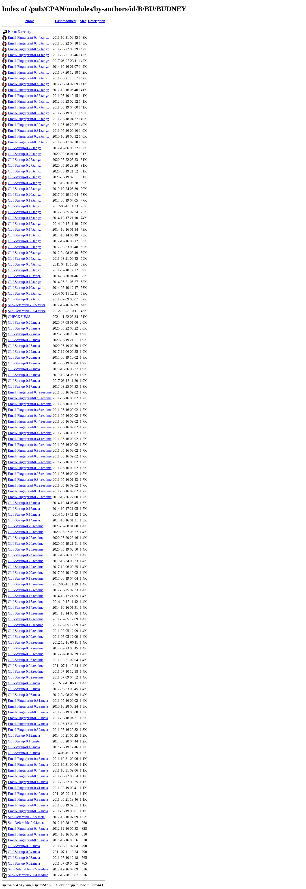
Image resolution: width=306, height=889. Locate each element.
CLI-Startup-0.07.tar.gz (24, 247)
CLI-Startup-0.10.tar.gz (24, 287)
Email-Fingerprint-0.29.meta (28, 706)
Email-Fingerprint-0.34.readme (30, 479)
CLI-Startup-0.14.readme (25, 607)
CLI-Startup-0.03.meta (24, 857)
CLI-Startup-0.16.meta (24, 508)
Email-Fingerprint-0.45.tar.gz (28, 101)
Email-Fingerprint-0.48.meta (28, 840)
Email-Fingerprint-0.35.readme (30, 474)
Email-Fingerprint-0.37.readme (30, 462)
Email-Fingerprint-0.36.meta (28, 712)
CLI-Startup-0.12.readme (25, 619)
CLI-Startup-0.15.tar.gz (24, 223)
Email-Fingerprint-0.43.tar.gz (28, 43)
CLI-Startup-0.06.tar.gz (24, 253)
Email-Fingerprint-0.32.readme (30, 485)
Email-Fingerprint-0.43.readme (30, 427)
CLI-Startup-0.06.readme (25, 654)
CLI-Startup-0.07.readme (25, 648)
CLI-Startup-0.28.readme (25, 532)
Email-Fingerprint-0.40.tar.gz (28, 72)
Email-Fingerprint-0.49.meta (28, 834)
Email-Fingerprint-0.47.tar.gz (28, 90)
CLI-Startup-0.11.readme (25, 625)
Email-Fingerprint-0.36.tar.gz (28, 113)
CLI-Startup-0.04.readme (25, 666)
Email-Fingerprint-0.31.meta (28, 700)
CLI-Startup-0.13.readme (25, 613)
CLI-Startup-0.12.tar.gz (24, 282)
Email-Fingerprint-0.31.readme (30, 491)
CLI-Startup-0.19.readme (25, 578)
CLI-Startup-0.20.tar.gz (24, 194)
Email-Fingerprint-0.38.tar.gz (28, 96)
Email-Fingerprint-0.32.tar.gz (28, 125)
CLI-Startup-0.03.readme (25, 671)
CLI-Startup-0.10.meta (24, 747)
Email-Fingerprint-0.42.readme (30, 433)
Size (83, 21)
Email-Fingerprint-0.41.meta (28, 788)
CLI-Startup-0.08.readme (25, 642)
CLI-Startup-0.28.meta (24, 328)
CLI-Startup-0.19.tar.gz (24, 200)
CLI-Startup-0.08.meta (24, 683)
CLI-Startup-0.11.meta (24, 741)
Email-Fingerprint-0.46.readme (30, 410)
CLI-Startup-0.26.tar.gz (24, 171)
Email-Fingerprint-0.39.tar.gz (28, 78)
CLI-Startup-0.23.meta (24, 375)
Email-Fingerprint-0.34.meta (28, 724)
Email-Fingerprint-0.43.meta (28, 776)
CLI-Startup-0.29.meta (24, 322)
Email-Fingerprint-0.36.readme (30, 468)
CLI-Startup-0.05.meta (24, 846)
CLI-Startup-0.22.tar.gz (24, 148)
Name (29, 21)
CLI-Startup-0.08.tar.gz (24, 241)
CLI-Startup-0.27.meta (24, 334)
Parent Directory (19, 32)
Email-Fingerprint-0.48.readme (30, 398)
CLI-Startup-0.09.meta (24, 753)
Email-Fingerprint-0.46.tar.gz (28, 84)
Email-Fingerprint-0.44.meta (28, 770)
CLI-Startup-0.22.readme (25, 567)
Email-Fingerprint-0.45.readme (30, 415)
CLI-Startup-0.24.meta (24, 369)
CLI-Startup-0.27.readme (25, 538)
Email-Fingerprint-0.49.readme (30, 392)
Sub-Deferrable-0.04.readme (28, 875)
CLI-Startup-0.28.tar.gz (24, 160)
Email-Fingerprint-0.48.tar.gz (28, 66)
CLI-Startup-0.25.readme (25, 549)
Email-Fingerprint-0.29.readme (30, 497)
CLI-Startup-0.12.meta (24, 735)
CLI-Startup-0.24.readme (25, 555)
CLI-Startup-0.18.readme (25, 584)
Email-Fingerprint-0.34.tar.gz (28, 142)
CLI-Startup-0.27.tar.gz (24, 165)
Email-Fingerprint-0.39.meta (28, 799)
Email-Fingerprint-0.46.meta (28, 759)
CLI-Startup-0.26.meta (24, 340)
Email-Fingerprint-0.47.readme (30, 404)
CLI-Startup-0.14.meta (24, 520)
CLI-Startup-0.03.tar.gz (24, 270)
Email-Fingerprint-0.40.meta (28, 793)
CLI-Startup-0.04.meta (24, 852)
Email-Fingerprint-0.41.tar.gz (28, 55)
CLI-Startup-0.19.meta (24, 363)
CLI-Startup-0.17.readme (25, 590)
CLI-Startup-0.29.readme (25, 526)
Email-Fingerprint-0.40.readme (30, 445)
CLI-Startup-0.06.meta (24, 695)
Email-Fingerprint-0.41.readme (30, 439)
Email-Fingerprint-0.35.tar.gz (28, 119)
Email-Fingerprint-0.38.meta (28, 805)
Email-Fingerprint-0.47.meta (28, 828)
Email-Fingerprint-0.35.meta (28, 718)
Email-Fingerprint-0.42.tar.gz (28, 49)
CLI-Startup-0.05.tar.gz (24, 258)
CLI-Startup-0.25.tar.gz (24, 177)
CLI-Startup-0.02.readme (25, 677)
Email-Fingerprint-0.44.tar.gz (28, 37)
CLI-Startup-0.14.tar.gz (24, 229)
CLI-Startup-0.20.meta (24, 357)
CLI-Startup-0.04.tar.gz (24, 264)
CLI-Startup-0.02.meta (24, 863)
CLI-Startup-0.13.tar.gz (24, 235)
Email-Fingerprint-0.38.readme (30, 456)
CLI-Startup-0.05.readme (25, 660)
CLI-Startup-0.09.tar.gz (24, 293)
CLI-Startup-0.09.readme (25, 636)
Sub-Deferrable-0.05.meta (26, 817)
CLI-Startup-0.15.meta (24, 514)
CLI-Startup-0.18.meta (24, 381)
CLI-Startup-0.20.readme (25, 572)
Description (96, 21)
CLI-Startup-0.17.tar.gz (24, 212)
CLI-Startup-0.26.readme (25, 543)
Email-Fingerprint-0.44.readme (30, 421)
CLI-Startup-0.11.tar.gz (24, 276)
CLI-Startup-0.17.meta (24, 386)
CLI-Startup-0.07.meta (24, 689)
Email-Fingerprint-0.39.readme (30, 450)
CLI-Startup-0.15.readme (25, 602)
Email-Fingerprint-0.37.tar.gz (28, 107)
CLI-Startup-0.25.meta (24, 346)
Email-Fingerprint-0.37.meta (28, 811)
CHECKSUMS (19, 317)
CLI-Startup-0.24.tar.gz (24, 183)
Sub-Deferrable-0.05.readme (28, 869)
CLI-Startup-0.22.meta (24, 351)
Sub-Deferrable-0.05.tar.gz (26, 305)
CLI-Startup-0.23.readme (25, 561)
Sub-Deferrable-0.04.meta (26, 823)
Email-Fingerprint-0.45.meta (28, 764)
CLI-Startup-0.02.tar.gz (24, 299)
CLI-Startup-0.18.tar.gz (24, 206)
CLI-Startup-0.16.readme (25, 596)
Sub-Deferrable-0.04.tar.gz (26, 311)
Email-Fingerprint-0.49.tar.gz (28, 61)
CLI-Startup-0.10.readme (25, 631)
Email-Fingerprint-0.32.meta (28, 730)
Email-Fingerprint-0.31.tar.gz (28, 130)
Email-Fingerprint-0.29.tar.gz (28, 136)
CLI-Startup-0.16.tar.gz (24, 218)
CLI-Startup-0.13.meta (24, 503)
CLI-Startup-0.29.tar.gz (24, 154)
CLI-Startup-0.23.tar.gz (24, 189)
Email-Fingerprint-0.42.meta (28, 782)
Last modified (65, 21)
